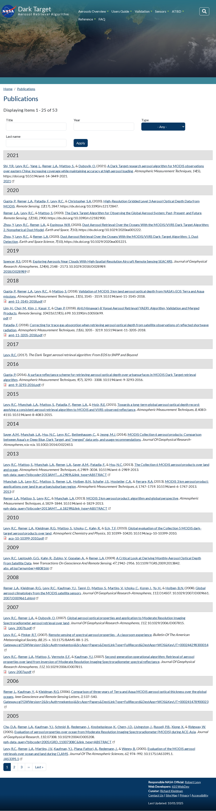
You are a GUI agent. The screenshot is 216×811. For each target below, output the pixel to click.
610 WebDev (180, 786)
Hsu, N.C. (49, 434)
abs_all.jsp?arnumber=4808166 (26, 568)
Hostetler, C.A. (121, 481)
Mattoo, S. (66, 166)
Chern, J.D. (125, 727)
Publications (26, 89)
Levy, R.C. (22, 166)
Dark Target (34, 9)
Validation (142, 11)
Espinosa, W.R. (60, 225)
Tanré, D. (84, 588)
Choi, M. (21, 308)
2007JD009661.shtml (19, 598)
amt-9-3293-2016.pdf (24, 385)
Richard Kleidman (171, 791)
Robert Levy (193, 782)
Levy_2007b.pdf (20, 628)
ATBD (176, 11)
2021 (7, 181)
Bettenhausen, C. (84, 434)
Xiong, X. (177, 727)
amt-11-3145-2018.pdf (25, 301)
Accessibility (200, 795)
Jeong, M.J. (108, 434)
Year (77, 120)
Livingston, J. (143, 727)
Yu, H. (157, 588)
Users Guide (120, 11)
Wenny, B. (129, 749)
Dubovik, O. (87, 166)
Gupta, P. (9, 201)
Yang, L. (35, 166)
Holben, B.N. (82, 481)
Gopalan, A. (76, 558)
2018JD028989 (14, 271)
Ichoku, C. (81, 528)
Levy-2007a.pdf (19, 672)
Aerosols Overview (92, 11)
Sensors (160, 11)
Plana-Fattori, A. (86, 749)
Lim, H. (8, 308)
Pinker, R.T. (29, 635)
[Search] (204, 11)
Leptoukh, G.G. (28, 558)
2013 (7, 491)
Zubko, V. (60, 558)
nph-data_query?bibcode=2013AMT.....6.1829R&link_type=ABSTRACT (55, 508)
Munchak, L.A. (28, 404)
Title (9, 120)
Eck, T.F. (110, 528)
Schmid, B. (62, 727)
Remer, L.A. (50, 166)
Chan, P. (59, 308)
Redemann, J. (80, 727)
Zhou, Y (8, 225)
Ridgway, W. (197, 727)
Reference (85, 19)
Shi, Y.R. (8, 166)
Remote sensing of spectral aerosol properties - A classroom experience (100, 635)
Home (7, 89)
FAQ (102, 19)
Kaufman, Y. (26, 691)
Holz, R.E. (99, 404)
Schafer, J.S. (101, 481)
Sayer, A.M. (11, 434)
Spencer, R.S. (12, 261)
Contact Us (155, 795)
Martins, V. (115, 588)
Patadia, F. (41, 201)
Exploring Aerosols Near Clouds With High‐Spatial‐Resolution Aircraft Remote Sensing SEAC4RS (102, 261)
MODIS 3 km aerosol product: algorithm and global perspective (132, 498)
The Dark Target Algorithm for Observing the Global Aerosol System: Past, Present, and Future (133, 213)
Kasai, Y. (44, 308)
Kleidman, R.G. (45, 528)
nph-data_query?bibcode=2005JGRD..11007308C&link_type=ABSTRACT (57, 742)
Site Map (171, 795)
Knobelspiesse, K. (103, 727)
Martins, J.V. (44, 749)
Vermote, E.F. (60, 657)
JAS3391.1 (11, 759)
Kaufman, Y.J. (66, 588)
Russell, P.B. (162, 727)
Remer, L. (9, 691)
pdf (5, 318)
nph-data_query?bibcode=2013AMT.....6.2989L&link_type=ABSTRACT (55, 475)
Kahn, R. (94, 528)
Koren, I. (146, 588)
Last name (13, 136)
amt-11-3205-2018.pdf (25, 335)
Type (145, 120)
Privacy (184, 795)
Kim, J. (32, 308)
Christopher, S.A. (80, 201)
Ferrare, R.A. (144, 481)
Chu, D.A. (9, 727)
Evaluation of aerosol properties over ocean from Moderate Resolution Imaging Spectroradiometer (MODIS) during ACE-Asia (105, 732)
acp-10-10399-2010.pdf (26, 538)
